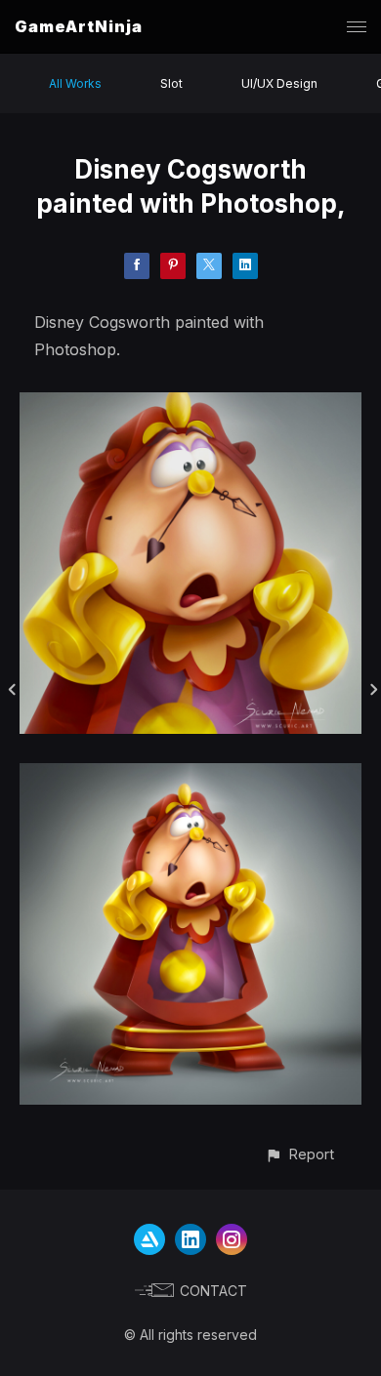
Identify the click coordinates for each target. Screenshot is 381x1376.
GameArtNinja (79, 26)
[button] (299, 1154)
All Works (75, 83)
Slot (171, 83)
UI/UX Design (279, 83)
